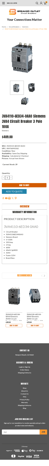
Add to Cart (14, 325)
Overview (24, 206)
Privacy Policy (24, 400)
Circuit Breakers (14, 27)
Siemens (25, 27)
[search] (36, 3)
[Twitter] (12, 198)
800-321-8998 (12, 3)
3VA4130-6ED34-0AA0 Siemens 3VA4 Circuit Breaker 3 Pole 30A (35, 317)
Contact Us (25, 394)
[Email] (6, 198)
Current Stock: (10, 164)
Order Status (24, 370)
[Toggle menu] (3, 4)
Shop (24, 388)
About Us (24, 391)
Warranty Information (24, 212)
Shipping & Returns (24, 373)
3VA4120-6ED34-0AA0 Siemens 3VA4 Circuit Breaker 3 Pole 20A (14, 317)
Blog (24, 408)
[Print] (9, 198)
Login (21, 367)
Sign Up (27, 367)
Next (44, 57)
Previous (4, 57)
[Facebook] (3, 198)
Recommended (24, 275)
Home (4, 27)
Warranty (24, 402)
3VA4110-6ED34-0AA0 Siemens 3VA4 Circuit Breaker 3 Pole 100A (26, 29)
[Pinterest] (15, 198)
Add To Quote (14, 191)
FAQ (24, 397)
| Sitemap (24, 446)
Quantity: (6, 173)
